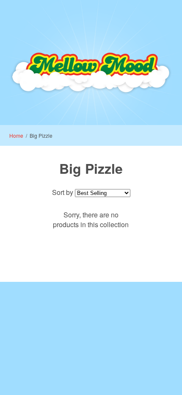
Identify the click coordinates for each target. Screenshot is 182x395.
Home (16, 135)
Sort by (62, 192)
